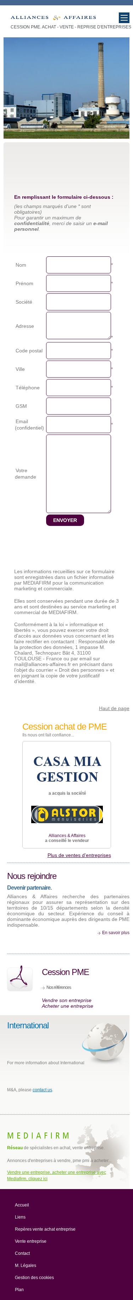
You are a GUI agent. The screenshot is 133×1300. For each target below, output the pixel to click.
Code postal (29, 350)
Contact (22, 1253)
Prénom (24, 283)
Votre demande (25, 474)
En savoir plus (115, 932)
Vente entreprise (30, 1241)
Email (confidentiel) (29, 425)
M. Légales (25, 1265)
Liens (20, 1217)
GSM (21, 406)
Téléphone (28, 387)
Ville (20, 369)
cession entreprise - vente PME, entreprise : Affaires (53, 19)
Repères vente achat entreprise (45, 1229)
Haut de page (114, 708)
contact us (42, 1089)
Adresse (25, 326)
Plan (19, 1289)
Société (24, 302)
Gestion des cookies (34, 1277)
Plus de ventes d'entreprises (79, 855)
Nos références (58, 987)
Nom (21, 265)
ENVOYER (65, 520)
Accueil (22, 1205)
